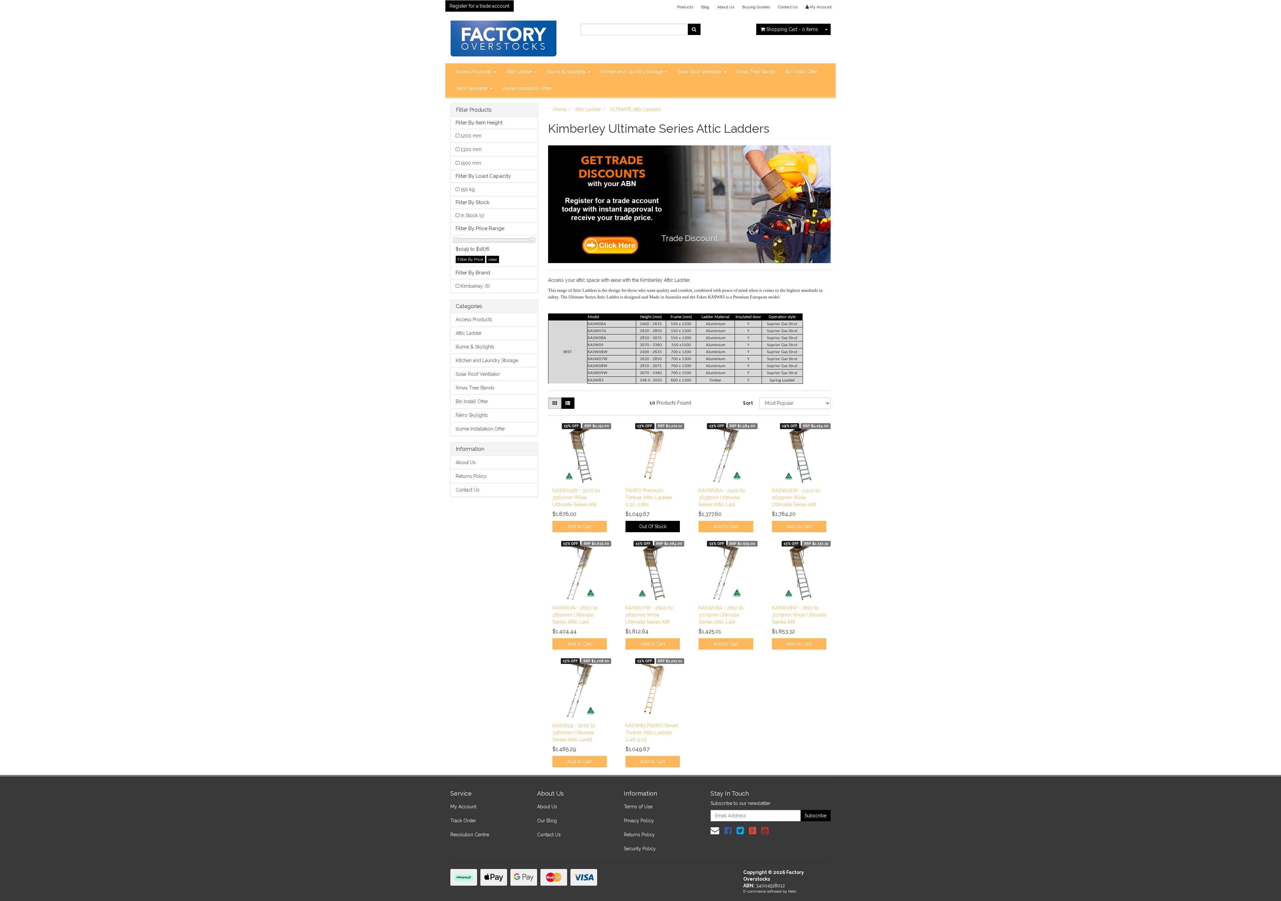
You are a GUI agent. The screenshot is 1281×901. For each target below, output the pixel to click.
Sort (748, 403)
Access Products (474, 71)
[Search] (694, 29)
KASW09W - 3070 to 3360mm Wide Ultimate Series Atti (576, 498)
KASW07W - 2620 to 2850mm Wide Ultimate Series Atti (649, 615)
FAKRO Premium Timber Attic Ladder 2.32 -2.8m (648, 498)
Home (559, 109)
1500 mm (471, 163)
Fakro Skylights (472, 88)
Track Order (463, 820)
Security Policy (640, 848)
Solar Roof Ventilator (700, 71)
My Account (463, 806)
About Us (725, 7)
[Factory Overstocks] (503, 36)
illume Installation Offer (527, 88)
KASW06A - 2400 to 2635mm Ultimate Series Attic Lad (722, 498)
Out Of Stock (653, 526)
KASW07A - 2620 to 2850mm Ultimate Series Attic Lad (575, 615)
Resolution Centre (469, 834)
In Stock (472, 215)
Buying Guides (756, 7)
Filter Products (474, 110)
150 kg (468, 189)
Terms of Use (638, 806)
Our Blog (547, 820)
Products (685, 7)
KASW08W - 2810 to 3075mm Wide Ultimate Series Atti (799, 615)
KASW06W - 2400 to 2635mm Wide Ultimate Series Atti (796, 498)
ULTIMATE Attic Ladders (635, 109)
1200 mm (471, 135)
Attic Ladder (520, 71)
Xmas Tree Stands (756, 71)
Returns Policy (471, 476)
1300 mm (471, 149)
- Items (792, 29)
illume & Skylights (567, 71)
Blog (705, 7)
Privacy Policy (639, 820)
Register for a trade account (479, 6)
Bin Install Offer (801, 71)
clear (492, 259)
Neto (792, 891)
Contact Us (788, 7)
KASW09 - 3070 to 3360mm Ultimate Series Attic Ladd (573, 733)
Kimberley (475, 286)
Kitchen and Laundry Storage (632, 71)
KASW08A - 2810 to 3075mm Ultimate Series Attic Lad (721, 615)
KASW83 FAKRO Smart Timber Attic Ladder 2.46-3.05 (651, 733)
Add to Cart (579, 526)
